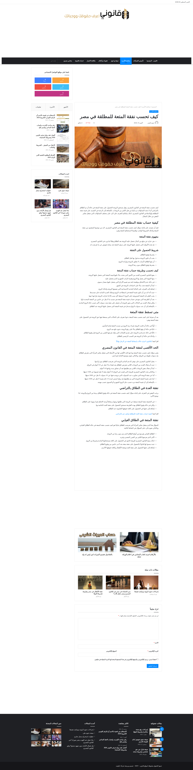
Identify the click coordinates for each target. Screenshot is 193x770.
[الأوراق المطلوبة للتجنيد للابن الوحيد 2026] (63, 158)
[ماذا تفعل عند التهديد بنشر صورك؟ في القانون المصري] (61, 204)
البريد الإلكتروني (153, 651)
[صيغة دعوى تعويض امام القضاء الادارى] (156, 742)
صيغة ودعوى (115, 61)
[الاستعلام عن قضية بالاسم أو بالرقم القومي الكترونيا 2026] (63, 118)
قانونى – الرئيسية (152, 61)
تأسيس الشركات (138, 61)
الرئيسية (154, 107)
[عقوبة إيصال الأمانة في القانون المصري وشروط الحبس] (46, 743)
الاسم (156, 643)
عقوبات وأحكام (103, 61)
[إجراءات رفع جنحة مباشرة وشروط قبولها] (156, 733)
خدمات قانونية (79, 61)
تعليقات (38, 107)
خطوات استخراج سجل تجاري (83, 736)
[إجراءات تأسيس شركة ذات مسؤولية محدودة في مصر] (56, 743)
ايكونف (118, 766)
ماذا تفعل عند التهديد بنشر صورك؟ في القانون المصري (61, 213)
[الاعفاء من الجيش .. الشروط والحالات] (63, 148)
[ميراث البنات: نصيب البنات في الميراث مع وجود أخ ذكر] (36, 737)
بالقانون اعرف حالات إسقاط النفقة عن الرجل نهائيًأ (134, 341)
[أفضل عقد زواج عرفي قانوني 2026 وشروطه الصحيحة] (63, 138)
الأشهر (65, 107)
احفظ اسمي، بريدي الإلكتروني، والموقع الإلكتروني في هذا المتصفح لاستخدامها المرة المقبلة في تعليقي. (125, 659)
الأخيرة (52, 107)
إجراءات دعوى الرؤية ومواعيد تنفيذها (146, 591)
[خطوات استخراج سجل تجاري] (43, 183)
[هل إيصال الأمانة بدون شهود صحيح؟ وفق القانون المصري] (43, 204)
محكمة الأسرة (126, 61)
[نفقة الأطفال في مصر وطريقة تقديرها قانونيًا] (90, 582)
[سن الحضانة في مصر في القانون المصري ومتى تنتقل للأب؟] (118, 582)
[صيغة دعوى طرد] (61, 183)
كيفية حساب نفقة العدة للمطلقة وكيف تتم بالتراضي (134, 414)
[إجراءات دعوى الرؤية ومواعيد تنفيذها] (146, 582)
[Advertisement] (96, 39)
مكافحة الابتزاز (91, 61)
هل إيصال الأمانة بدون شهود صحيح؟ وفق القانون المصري (44, 213)
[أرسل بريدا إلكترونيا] (146, 123)
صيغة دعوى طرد (63, 190)
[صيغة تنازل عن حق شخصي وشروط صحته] (156, 752)
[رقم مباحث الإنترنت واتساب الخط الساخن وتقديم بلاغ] (63, 128)
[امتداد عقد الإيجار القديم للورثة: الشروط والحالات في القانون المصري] (36, 743)
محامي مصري (68, 61)
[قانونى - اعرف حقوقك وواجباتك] (96, 13)
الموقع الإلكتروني (111, 651)
